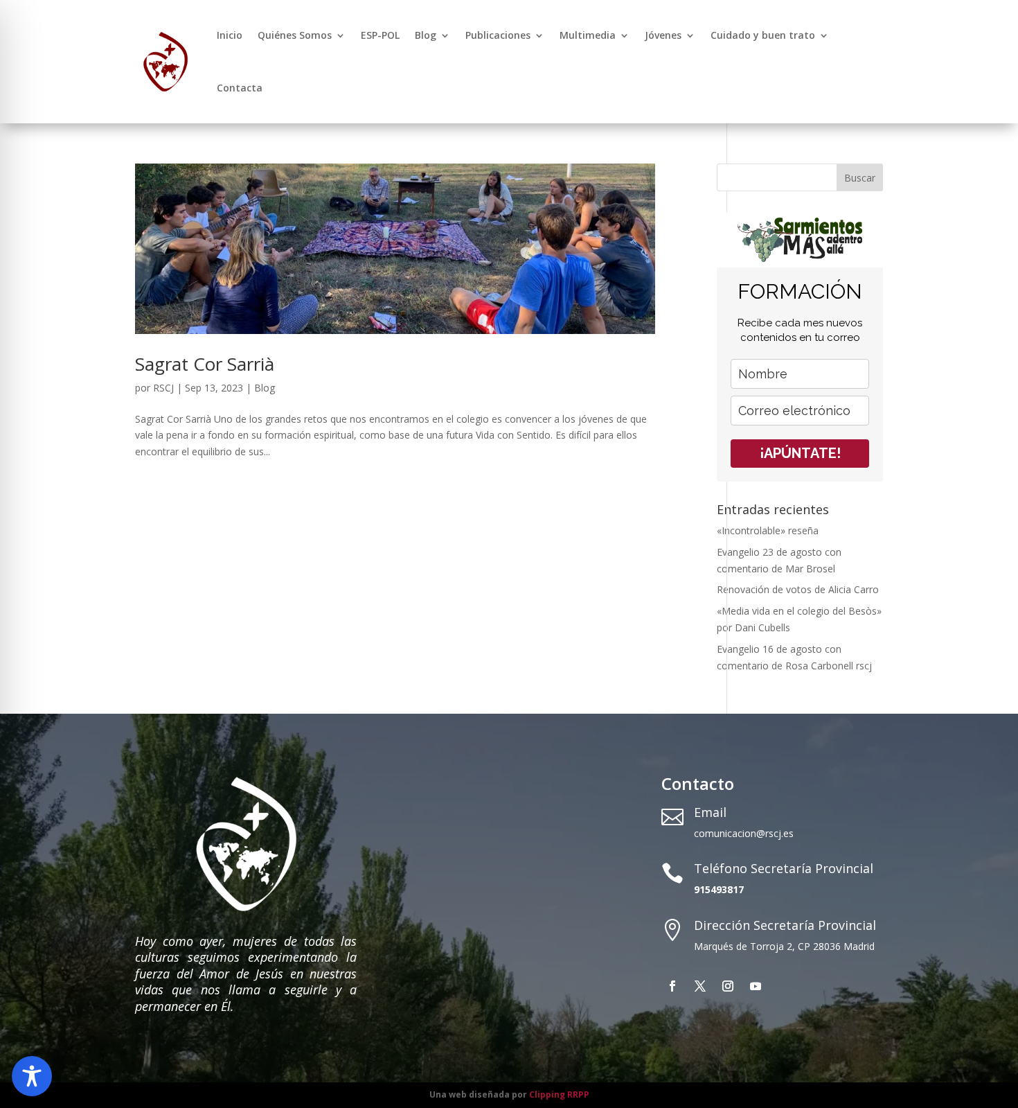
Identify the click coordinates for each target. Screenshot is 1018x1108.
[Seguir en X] (700, 986)
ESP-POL (380, 35)
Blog (425, 35)
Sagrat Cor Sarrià (204, 363)
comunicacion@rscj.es (744, 833)
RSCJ (163, 387)
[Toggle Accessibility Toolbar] (31, 1076)
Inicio (229, 35)
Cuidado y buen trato (763, 35)
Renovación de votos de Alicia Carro (798, 589)
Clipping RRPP (559, 1094)
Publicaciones (497, 35)
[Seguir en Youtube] (755, 986)
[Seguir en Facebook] (672, 986)
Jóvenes (663, 35)
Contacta (239, 87)
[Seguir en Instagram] (728, 986)
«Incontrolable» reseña (768, 530)
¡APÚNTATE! (800, 453)
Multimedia (588, 35)
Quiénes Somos (295, 35)
